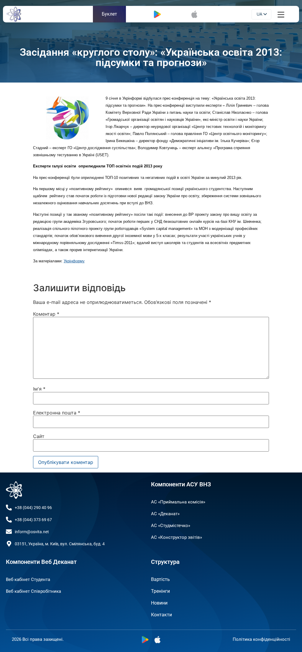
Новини (159, 603)
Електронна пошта (56, 412)
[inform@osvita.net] (9, 532)
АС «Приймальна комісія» (178, 502)
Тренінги (160, 591)
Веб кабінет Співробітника (33, 591)
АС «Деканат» (165, 513)
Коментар (46, 314)
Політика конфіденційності (261, 639)
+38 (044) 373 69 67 (33, 519)
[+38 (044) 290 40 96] (9, 508)
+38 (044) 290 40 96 (33, 507)
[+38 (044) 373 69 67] (9, 520)
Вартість (160, 579)
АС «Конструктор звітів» (176, 537)
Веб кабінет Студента (28, 579)
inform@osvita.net (32, 531)
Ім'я (39, 388)
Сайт (39, 436)
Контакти (161, 615)
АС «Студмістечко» (170, 525)
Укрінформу (74, 261)
